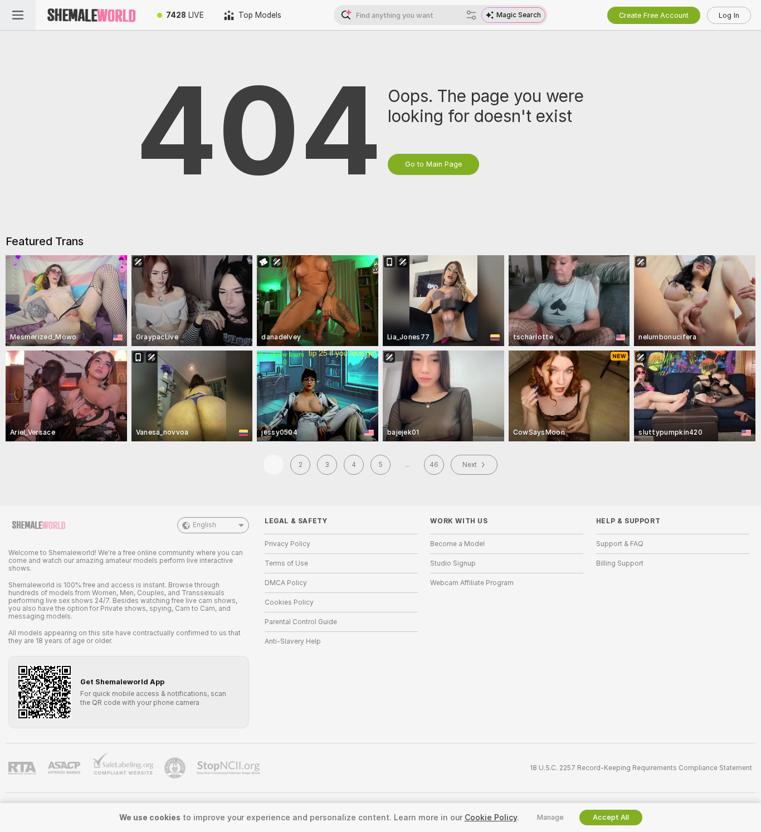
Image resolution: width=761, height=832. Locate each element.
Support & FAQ (619, 544)
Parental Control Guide (301, 622)
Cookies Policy (289, 602)
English (204, 525)
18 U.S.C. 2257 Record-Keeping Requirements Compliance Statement (641, 768)
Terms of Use (286, 563)
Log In (729, 15)
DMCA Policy (286, 583)
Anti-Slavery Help (293, 641)
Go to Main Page (433, 164)
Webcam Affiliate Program (472, 583)
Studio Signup (453, 563)
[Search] (471, 15)
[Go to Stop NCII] (229, 768)
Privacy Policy (287, 544)
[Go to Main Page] (91, 15)
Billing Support (619, 563)
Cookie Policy (491, 817)
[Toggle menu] (18, 15)
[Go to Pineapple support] (176, 768)
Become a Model (457, 544)
